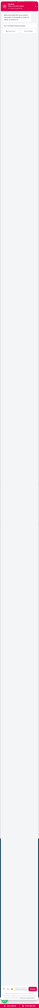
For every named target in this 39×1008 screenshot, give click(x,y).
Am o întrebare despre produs (14, 26)
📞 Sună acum (10, 31)
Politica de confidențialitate (27, 998)
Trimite (32, 989)
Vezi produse (28, 31)
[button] (4, 1000)
